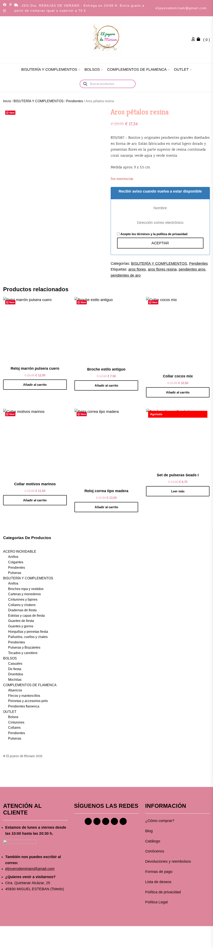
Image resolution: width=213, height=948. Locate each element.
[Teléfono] (114, 821)
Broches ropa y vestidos (25, 589)
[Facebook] (88, 821)
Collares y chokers (22, 605)
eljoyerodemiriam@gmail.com (181, 8)
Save (12, 112)
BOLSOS (92, 69)
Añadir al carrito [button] (35, 384)
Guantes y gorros (20, 626)
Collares (14, 727)
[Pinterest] (105, 821)
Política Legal (156, 902)
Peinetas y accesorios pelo (28, 701)
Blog (149, 831)
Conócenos (154, 851)
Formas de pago (158, 872)
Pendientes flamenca (23, 706)
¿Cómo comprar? (159, 821)
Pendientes (74, 101)
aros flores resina (162, 269)
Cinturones (16, 722)
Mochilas (14, 679)
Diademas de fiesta (22, 610)
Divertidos (15, 674)
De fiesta (14, 669)
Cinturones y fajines (22, 599)
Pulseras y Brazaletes (24, 647)
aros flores (137, 269)
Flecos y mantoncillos (24, 695)
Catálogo (152, 841)
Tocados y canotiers (22, 653)
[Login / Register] (194, 40)
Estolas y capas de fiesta (26, 615)
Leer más (178, 491)
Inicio (7, 101)
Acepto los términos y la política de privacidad (153, 234)
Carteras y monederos (24, 594)
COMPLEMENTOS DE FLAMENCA (137, 69)
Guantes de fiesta (21, 621)
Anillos (13, 556)
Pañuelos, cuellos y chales (28, 637)
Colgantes (15, 562)
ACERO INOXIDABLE (19, 551)
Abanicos (15, 690)
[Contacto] (123, 821)
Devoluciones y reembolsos (168, 861)
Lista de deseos (158, 882)
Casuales (15, 663)
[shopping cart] (199, 40)
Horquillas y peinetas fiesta (28, 631)
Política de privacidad (163, 892)
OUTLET (181, 69)
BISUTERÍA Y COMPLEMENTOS (49, 69)
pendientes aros (192, 269)
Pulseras (14, 573)
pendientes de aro (126, 275)
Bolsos (13, 717)
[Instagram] (96, 821)
